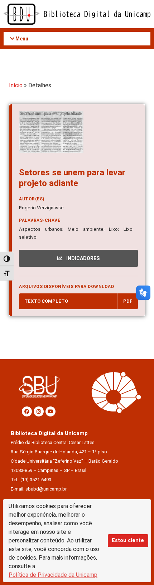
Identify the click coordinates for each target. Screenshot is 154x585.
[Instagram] (39, 411)
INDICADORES (82, 258)
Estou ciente (128, 540)
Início (16, 85)
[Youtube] (50, 411)
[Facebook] (27, 411)
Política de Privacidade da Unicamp (53, 574)
